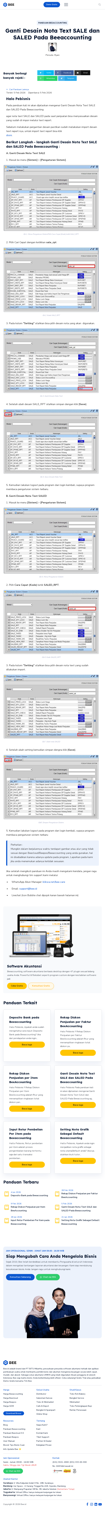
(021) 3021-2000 (60, 1462)
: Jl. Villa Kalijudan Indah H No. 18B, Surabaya (28, 1483)
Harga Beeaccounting (13, 1393)
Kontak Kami (42, 1433)
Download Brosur (13, 1413)
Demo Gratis (51, 4)
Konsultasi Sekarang (20, 1277)
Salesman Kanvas (44, 1398)
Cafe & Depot (42, 1406)
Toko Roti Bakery (77, 1393)
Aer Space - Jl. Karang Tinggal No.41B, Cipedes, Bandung (34, 1486)
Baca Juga (27, 1044)
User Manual (9, 1441)
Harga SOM (8, 1406)
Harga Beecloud (10, 1398)
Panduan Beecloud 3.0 (13, 1433)
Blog (5, 1424)
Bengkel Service (77, 1398)
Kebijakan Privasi (43, 1445)
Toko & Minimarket (45, 1402)
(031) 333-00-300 (78, 1462)
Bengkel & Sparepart (45, 1410)
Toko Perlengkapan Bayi (81, 1406)
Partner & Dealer (44, 1441)
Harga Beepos (9, 1402)
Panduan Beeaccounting (14, 1429)
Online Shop (41, 1414)
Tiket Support (42, 1437)
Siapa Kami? (42, 1424)
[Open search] (100, 4)
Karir (38, 1429)
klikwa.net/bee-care (54, 882)
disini (9, 135)
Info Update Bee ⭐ (12, 1449)
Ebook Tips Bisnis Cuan (14, 1445)
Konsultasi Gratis (41, 985)
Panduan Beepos (11, 1437)
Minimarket (75, 1402)
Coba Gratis (17, 985)
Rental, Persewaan (78, 1410)
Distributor (41, 1393)
